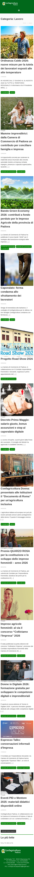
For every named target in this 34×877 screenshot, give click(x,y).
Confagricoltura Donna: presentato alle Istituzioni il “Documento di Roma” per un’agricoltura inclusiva (16, 496)
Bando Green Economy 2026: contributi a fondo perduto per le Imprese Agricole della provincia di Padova (17, 218)
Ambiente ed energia (8, 246)
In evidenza (5, 92)
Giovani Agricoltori (23, 768)
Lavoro (12, 92)
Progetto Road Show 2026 (17, 358)
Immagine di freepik (7, 548)
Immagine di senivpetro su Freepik (11, 681)
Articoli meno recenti (8, 831)
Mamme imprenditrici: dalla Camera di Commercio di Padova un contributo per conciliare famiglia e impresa (16, 141)
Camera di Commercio (8, 171)
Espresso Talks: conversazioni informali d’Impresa (15, 743)
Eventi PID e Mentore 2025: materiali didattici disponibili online (15, 801)
